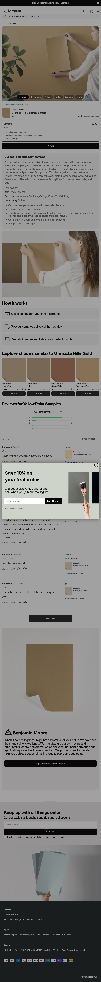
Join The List (53, 501)
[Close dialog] (96, 465)
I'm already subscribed (14, 508)
